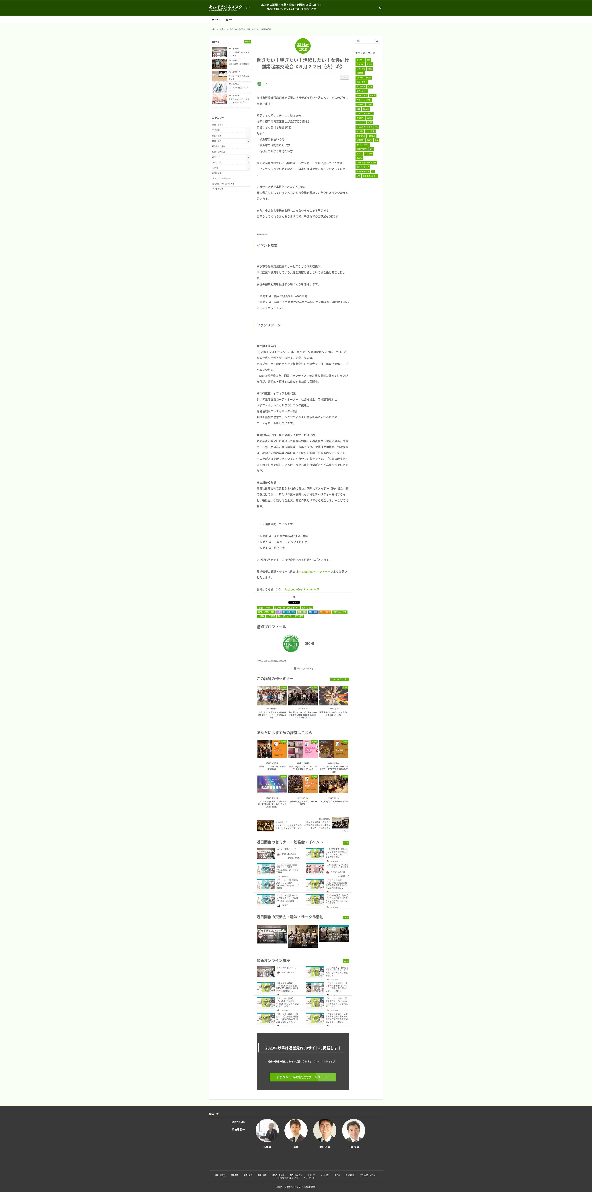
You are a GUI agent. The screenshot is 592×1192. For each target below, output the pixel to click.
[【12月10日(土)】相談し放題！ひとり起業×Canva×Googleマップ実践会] (266, 884)
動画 (368, 59)
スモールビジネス (364, 100)
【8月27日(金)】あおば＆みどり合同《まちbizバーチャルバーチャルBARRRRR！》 (272, 804)
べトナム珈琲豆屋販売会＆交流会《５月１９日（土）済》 (288, 827)
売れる (359, 158)
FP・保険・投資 (289, 612)
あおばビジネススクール (229, 7)
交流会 (260, 607)
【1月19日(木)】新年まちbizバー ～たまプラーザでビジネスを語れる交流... (303, 937)
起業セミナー (362, 82)
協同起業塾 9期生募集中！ (240, 64)
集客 (370, 68)
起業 (370, 122)
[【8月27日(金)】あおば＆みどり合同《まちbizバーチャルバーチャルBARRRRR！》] (272, 792)
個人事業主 (361, 86)
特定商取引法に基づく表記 (223, 183)
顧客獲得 (360, 118)
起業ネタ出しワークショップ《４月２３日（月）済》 (334, 713)
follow (366, 109)
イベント (268, 607)
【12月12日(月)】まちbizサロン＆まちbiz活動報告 (337, 866)
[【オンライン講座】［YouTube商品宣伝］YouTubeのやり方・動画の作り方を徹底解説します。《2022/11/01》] (266, 1002)
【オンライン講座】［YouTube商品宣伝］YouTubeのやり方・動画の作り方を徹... (287, 1002)
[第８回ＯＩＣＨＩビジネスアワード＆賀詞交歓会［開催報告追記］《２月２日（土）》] (303, 702)
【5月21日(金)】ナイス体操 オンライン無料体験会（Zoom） (303, 768)
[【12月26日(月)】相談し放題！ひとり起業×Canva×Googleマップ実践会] (266, 868)
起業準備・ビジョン (322, 607)
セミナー (360, 59)
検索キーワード (363, 167)
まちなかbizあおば (289, 854)
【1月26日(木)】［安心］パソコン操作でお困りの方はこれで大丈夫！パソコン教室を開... (337, 853)
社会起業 (261, 616)
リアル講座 (298, 616)
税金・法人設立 (218, 151)
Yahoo (369, 104)
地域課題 (360, 140)
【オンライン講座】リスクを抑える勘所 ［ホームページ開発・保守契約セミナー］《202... (337, 986)
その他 (215, 167)
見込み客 (360, 104)
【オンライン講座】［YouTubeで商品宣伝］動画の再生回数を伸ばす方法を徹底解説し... (337, 883)
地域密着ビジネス (340, 612)
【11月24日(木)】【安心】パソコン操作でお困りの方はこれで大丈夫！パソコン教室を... (337, 899)
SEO (370, 86)
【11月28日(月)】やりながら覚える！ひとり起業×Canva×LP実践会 (287, 898)
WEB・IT (216, 157)
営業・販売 (216, 141)
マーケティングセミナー (366, 162)
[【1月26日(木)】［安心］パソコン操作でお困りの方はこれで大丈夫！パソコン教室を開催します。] (315, 853)
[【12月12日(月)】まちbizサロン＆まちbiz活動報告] (315, 868)
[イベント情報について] (266, 853)
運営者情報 (216, 173)
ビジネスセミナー (370, 176)
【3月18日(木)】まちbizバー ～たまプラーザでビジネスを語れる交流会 (334, 769)
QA (376, 126)
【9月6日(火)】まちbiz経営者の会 (333, 801)
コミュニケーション (364, 126)
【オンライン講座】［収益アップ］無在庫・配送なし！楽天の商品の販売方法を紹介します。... (287, 1017)
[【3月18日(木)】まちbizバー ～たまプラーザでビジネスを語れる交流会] (333, 757)
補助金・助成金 (218, 146)
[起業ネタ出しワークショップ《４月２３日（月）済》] (333, 702)
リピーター (361, 122)
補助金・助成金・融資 (266, 612)
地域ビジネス (362, 95)
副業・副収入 (307, 607)
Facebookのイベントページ (315, 571)
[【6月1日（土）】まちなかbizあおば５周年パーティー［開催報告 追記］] (272, 702)
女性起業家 (271, 616)
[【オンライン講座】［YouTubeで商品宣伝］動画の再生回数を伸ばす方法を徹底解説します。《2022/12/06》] (315, 884)
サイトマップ (328, 1061)
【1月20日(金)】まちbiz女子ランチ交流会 (272, 943)
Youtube (360, 64)
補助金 (369, 64)
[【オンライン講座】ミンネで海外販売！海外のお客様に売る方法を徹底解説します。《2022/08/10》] (315, 1018)
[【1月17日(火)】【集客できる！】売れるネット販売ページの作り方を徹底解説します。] (315, 971)
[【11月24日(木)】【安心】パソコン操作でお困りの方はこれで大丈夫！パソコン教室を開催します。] (315, 899)
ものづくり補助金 (364, 77)
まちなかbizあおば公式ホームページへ (303, 1077)
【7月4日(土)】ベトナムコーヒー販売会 (303, 803)
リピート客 (370, 131)
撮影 (371, 149)
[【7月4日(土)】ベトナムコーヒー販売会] (303, 792)
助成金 (372, 95)
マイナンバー (362, 91)
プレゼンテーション (364, 113)
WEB (358, 109)
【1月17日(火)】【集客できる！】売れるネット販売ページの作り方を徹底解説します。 (337, 971)
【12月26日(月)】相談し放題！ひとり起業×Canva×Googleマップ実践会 (287, 868)
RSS (230, 19)
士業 (279, 612)
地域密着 (360, 73)
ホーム (217, 19)
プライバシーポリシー (221, 178)
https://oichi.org (305, 668)
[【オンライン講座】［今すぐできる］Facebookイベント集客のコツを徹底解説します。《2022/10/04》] (315, 1002)
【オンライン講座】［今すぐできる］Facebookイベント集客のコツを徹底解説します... (337, 1002)
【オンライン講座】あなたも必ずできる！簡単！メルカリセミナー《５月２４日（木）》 (326, 826)
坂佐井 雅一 (299, 929)
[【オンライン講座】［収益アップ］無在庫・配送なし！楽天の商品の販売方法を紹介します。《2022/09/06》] (266, 1018)
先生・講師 (302, 612)
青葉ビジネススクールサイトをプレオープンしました (239, 102)
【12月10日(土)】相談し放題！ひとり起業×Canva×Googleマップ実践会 (287, 883)
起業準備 (216, 130)
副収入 (369, 140)
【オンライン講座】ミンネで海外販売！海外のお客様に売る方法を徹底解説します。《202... (337, 1017)
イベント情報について (286, 849)
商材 (358, 176)
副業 (376, 140)
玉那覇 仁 (285, 905)
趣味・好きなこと (285, 616)
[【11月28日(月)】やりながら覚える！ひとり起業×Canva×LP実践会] (266, 899)
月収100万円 (362, 149)
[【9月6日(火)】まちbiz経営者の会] (333, 792)
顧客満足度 (361, 135)
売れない (368, 153)
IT (373, 171)
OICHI (265, 83)
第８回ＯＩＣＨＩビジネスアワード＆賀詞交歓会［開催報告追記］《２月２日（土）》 (303, 715)
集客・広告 (216, 135)
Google (360, 131)
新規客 (369, 118)
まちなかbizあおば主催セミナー (287, 607)
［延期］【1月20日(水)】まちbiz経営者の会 (272, 768)
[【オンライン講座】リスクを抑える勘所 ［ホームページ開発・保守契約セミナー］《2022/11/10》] (315, 987)
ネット (359, 153)
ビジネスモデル (363, 144)
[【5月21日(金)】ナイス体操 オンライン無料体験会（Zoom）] (303, 757)
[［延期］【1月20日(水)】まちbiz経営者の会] (272, 757)
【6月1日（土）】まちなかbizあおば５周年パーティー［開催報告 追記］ (272, 715)
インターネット (363, 171)
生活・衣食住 (325, 612)
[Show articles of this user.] (280, 643)
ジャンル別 (216, 162)
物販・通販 (313, 612)
